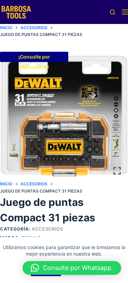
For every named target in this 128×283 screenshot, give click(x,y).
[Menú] (125, 12)
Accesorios (47, 229)
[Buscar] (112, 12)
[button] (72, 268)
